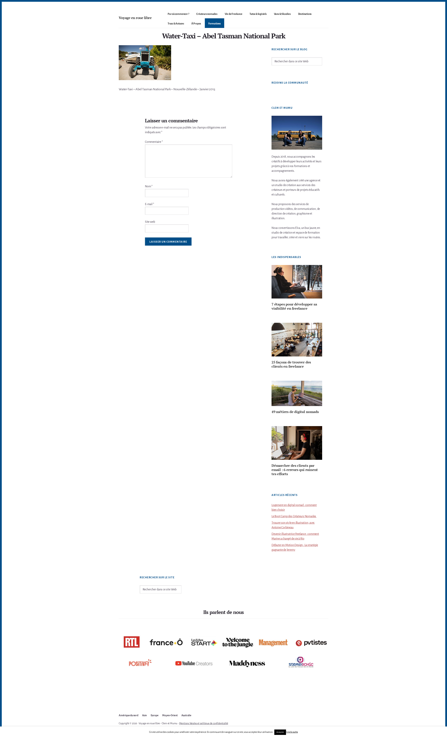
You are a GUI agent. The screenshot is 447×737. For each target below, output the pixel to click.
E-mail (149, 204)
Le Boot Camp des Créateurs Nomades (294, 516)
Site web (150, 221)
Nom (149, 186)
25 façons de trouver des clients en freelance (291, 364)
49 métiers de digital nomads (295, 411)
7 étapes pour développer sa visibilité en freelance (294, 306)
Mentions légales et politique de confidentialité (203, 723)
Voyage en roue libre (135, 17)
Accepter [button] (280, 732)
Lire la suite (292, 732)
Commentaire (154, 141)
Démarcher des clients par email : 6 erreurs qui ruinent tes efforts (295, 469)
